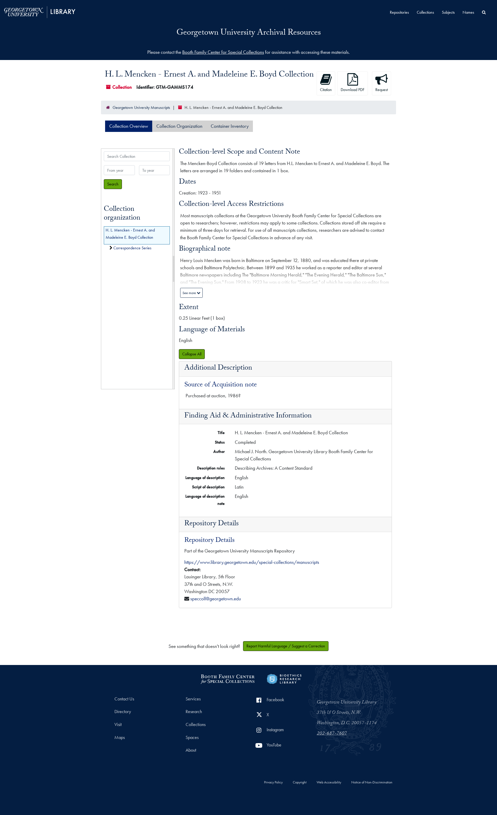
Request (381, 89)
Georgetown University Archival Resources (249, 33)
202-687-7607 (332, 734)
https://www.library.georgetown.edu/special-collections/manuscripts (251, 562)
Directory (122, 711)
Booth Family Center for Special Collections (223, 52)
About (191, 750)
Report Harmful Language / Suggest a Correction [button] (285, 646)
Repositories (399, 12)
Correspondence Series (132, 248)
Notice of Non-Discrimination (371, 782)
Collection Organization (179, 126)
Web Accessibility (329, 782)
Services (193, 699)
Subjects (448, 12)
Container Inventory (230, 126)
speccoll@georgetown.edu (215, 598)
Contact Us (124, 699)
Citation (326, 89)
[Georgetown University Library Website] (39, 11)
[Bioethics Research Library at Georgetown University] (284, 678)
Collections (425, 12)
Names (468, 12)
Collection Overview (128, 126)
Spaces (192, 737)
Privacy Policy (273, 782)
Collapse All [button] (191, 354)
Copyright (299, 782)
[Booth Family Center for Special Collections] (227, 678)
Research (194, 711)
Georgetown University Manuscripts (141, 107)
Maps (119, 737)
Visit (118, 724)
